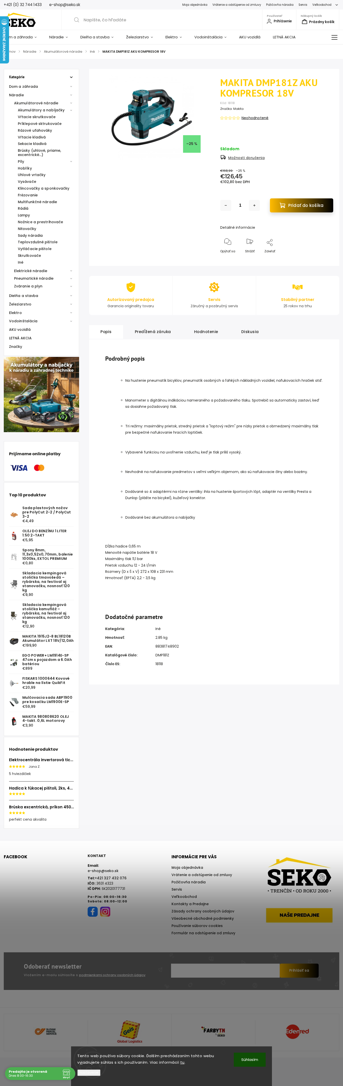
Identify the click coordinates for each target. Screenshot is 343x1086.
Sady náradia (30, 235)
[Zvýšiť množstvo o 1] (254, 205)
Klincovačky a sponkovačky (44, 188)
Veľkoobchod (321, 5)
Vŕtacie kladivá (32, 137)
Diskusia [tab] (250, 331)
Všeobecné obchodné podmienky (203, 918)
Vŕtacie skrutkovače (36, 116)
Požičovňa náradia (280, 5)
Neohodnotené (255, 118)
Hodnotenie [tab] (206, 331)
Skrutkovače (29, 255)
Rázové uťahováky (35, 130)
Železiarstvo (20, 304)
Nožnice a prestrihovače (40, 221)
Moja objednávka (194, 5)
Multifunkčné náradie (37, 201)
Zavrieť (324, 259)
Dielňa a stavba (23, 295)
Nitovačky (27, 228)
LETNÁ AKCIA (20, 338)
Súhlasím (249, 1059)
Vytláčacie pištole (34, 248)
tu (182, 1062)
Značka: (232, 109)
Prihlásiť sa (299, 970)
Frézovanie (28, 195)
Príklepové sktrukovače (40, 123)
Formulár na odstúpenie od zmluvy (203, 933)
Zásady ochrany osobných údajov (203, 911)
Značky (15, 346)
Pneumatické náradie (33, 278)
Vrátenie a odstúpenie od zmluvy (236, 5)
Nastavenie (88, 1072)
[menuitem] (23, 37)
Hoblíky (25, 168)
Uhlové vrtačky (31, 174)
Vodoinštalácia (23, 321)
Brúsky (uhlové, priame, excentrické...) (39, 152)
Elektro (15, 312)
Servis (303, 5)
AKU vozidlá (20, 329)
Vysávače (27, 181)
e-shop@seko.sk (103, 870)
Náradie (16, 95)
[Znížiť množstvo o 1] (225, 205)
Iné (20, 262)
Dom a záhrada (23, 86)
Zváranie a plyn (28, 286)
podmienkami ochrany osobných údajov (112, 975)
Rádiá (23, 208)
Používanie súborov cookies (197, 925)
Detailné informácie (237, 227)
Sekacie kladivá (32, 143)
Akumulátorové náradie (36, 103)
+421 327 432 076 (111, 878)
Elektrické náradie (30, 270)
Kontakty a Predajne (190, 903)
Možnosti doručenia (246, 157)
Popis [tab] (106, 331)
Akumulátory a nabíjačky (41, 110)
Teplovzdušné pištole (38, 242)
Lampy (24, 215)
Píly (21, 161)
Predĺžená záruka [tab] (153, 331)
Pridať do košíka (305, 205)
